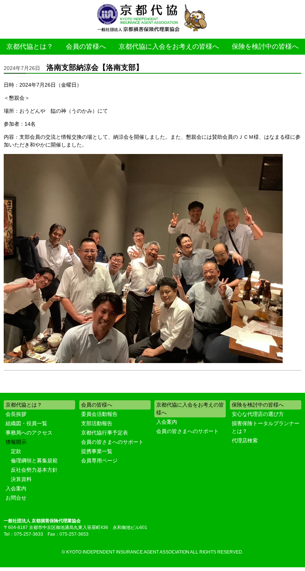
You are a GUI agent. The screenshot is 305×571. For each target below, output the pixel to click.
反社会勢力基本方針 (34, 470)
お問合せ (16, 498)
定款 (16, 451)
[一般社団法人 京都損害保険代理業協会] (152, 18)
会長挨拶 (16, 414)
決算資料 (21, 479)
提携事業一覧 (96, 451)
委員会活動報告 (99, 414)
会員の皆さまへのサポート (112, 442)
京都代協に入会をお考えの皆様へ (169, 46)
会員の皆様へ (86, 46)
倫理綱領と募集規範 (34, 460)
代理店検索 (245, 440)
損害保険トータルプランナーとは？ (265, 427)
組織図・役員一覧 (26, 423)
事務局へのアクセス (29, 433)
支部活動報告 (96, 423)
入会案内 (16, 488)
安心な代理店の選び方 (258, 414)
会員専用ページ (99, 460)
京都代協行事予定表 (104, 433)
